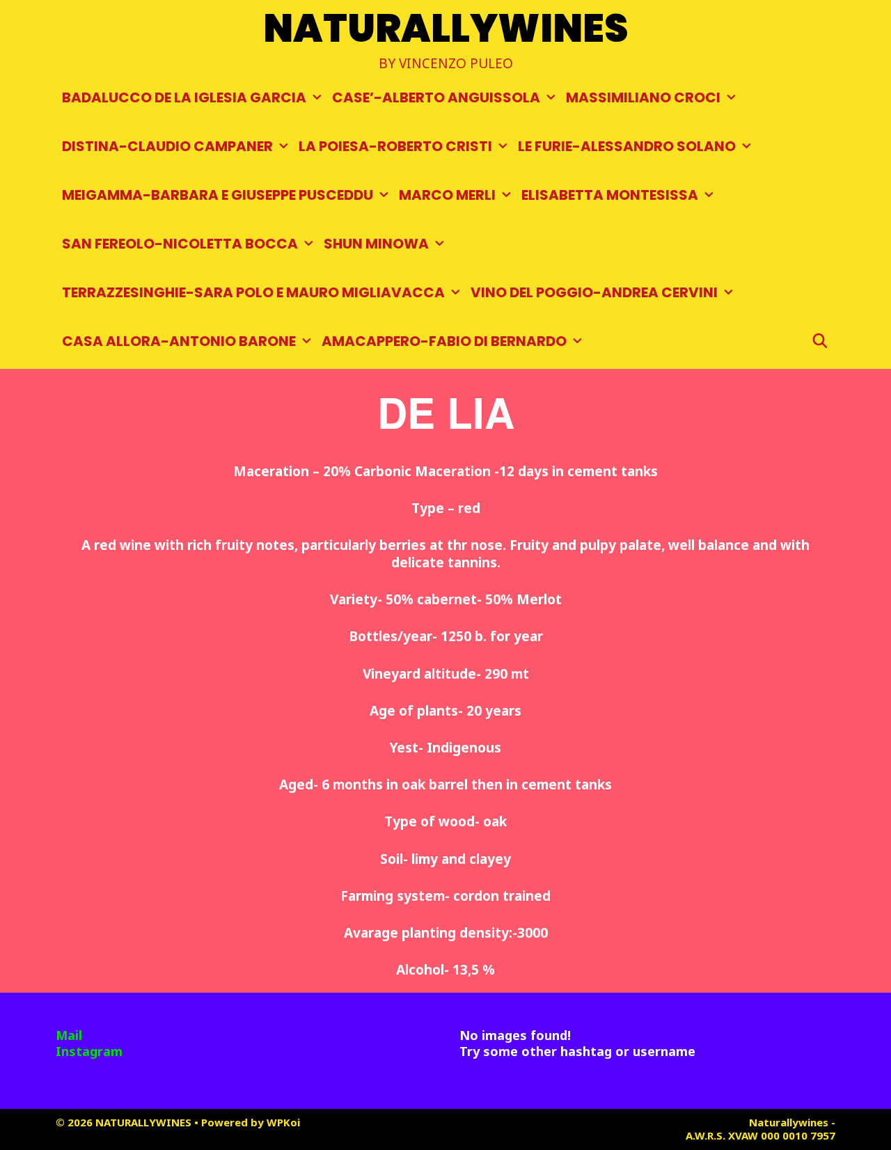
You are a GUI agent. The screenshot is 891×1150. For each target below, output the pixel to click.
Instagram (89, 1051)
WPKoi (283, 1122)
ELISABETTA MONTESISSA (609, 195)
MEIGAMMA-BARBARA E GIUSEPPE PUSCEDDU (217, 195)
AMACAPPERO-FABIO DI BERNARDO (444, 341)
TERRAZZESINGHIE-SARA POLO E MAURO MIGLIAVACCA (253, 292)
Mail (69, 1035)
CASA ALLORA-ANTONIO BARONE (179, 341)
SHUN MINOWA (376, 243)
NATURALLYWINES (446, 28)
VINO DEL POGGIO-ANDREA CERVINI (594, 292)
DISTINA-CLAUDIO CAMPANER (167, 146)
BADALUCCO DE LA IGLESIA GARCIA (184, 97)
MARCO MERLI (447, 195)
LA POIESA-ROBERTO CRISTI (395, 146)
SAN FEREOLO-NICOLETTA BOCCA (180, 243)
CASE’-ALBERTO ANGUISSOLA (436, 97)
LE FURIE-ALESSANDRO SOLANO (627, 146)
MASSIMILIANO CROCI (643, 97)
